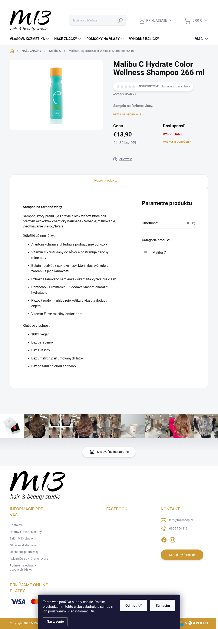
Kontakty (16, 5)
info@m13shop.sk (181, 520)
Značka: (125, 93)
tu (92, 611)
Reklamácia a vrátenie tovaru (29, 558)
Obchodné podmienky (24, 552)
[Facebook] (164, 539)
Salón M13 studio (78, 5)
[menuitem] (30, 39)
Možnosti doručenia (177, 141)
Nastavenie (55, 621)
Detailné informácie (127, 114)
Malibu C (159, 252)
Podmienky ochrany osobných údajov (23, 567)
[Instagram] (172, 539)
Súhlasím (163, 605)
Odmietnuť (133, 605)
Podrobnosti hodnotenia (176, 86)
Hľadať (120, 20)
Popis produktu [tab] (106, 180)
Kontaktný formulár (182, 555)
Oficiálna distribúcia (23, 545)
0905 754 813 (178, 528)
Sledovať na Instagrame (113, 451)
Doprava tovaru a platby (44, 5)
